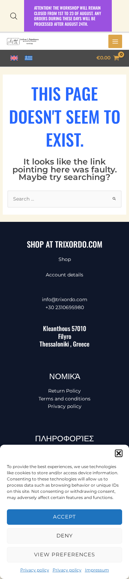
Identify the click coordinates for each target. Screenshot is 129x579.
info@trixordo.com (64, 299)
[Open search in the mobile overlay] (13, 16)
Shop (64, 259)
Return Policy (64, 391)
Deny (64, 535)
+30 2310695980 (64, 307)
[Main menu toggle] (115, 41)
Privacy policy (34, 569)
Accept (64, 516)
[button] (118, 453)
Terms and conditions (64, 399)
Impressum (97, 569)
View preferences (64, 554)
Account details (64, 275)
